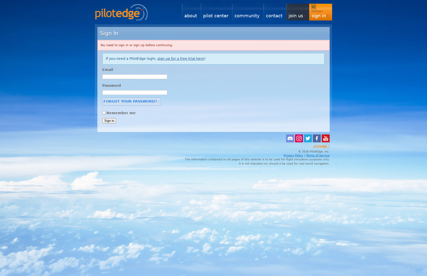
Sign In (319, 15)
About (190, 15)
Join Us (296, 15)
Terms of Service (318, 155)
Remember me (121, 113)
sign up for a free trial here (180, 59)
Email (107, 70)
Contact (274, 15)
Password (111, 85)
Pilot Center (215, 15)
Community (247, 15)
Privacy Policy (293, 155)
